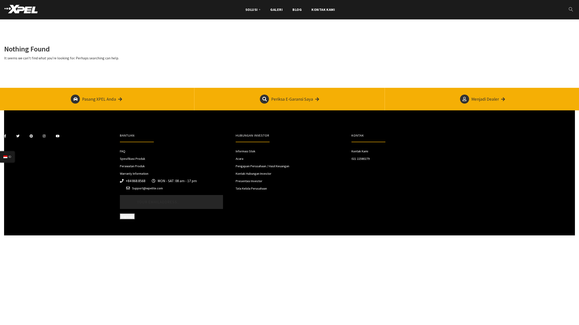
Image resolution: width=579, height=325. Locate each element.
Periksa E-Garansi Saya (292, 99)
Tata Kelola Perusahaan (251, 188)
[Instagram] (44, 136)
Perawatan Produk (132, 166)
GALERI (276, 9)
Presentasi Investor (249, 181)
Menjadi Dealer (485, 99)
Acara (239, 159)
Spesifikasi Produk (132, 159)
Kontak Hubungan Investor (253, 174)
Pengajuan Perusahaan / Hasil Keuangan (262, 166)
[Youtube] (57, 136)
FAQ (122, 151)
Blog (297, 9)
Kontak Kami (323, 9)
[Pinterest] (31, 136)
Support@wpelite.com (147, 188)
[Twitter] (17, 136)
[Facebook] (5, 136)
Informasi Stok (245, 151)
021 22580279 (360, 159)
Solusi (251, 9)
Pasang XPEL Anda (99, 99)
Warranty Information (134, 174)
